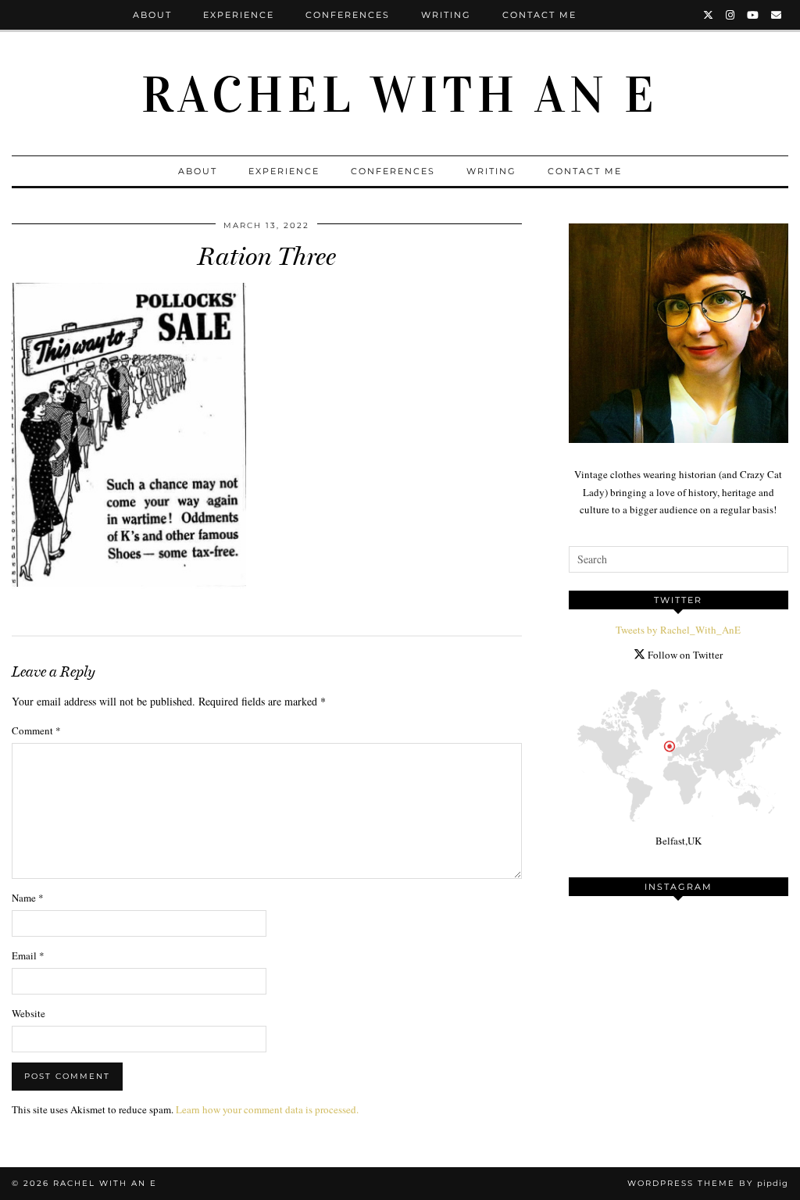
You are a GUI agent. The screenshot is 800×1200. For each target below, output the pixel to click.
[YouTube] (753, 15)
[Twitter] (709, 15)
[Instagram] (731, 15)
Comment (36, 730)
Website (28, 1013)
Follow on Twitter (684, 655)
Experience (238, 14)
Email (28, 955)
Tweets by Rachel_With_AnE (678, 630)
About (152, 14)
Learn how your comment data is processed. (267, 1109)
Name (28, 898)
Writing (446, 14)
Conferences (347, 14)
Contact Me (539, 14)
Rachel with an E (400, 95)
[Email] (777, 15)
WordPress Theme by (707, 1183)
